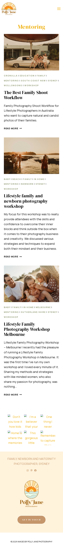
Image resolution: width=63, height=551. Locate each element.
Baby (7, 179)
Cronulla (11, 75)
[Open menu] (58, 9)
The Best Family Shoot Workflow (26, 95)
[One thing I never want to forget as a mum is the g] (48, 421)
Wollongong (13, 85)
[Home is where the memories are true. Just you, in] (15, 438)
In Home (39, 179)
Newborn (27, 184)
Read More (13, 128)
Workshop (31, 85)
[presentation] (31, 52)
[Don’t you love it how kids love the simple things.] (15, 421)
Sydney (53, 80)
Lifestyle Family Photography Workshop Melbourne (27, 329)
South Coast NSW (33, 80)
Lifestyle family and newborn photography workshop (26, 201)
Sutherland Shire (33, 312)
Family (41, 75)
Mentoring (11, 80)
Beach (16, 179)
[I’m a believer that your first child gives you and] (31, 421)
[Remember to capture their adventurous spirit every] (48, 438)
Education (27, 75)
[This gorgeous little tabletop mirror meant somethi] (31, 438)
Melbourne (43, 307)
